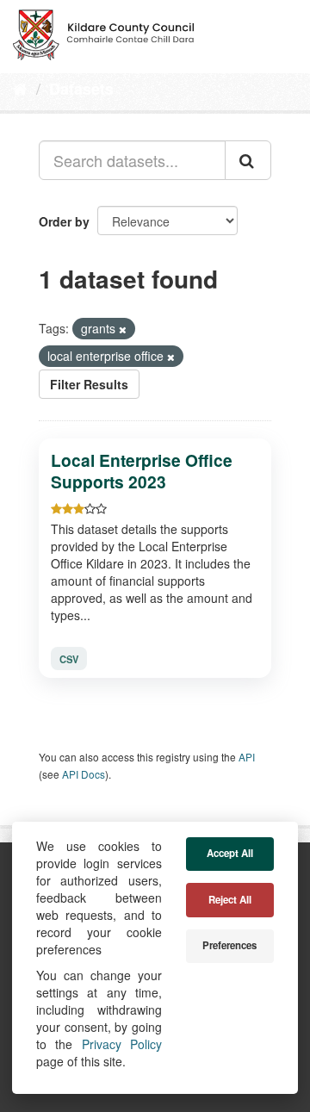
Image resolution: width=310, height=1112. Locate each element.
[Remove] (123, 329)
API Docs (83, 774)
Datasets (81, 89)
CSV (68, 658)
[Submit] (248, 160)
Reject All (229, 899)
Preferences (229, 945)
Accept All (230, 853)
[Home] (20, 88)
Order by (64, 221)
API (247, 756)
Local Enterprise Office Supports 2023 (141, 471)
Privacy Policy (122, 1044)
